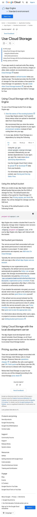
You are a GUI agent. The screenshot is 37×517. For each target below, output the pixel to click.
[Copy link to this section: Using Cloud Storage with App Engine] (11, 102)
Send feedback (9, 33)
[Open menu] (3, 2)
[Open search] (23, 2)
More (30, 143)
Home (3, 23)
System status (6, 447)
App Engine (11, 8)
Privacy (14, 497)
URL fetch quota (10, 364)
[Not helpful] (16, 29)
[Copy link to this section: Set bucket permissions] (25, 240)
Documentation (12, 23)
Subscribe (30, 507)
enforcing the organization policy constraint (18, 278)
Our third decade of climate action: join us (15, 503)
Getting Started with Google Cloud (12, 459)
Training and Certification (9, 468)
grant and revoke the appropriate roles (18, 310)
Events (4, 480)
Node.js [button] (22, 143)
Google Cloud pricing (8, 422)
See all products (7, 419)
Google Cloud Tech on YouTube (11, 489)
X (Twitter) (5, 483)
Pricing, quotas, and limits (21, 197)
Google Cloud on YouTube (10, 486)
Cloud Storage (6, 73)
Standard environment (19, 11)
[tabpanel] (20, 162)
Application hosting (24, 23)
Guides (30, 25)
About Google (6, 497)
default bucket (21, 77)
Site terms (21, 497)
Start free (7, 16)
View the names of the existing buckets (19, 114)
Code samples (6, 462)
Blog (3, 477)
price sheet (16, 376)
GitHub (4, 455)
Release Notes (6, 444)
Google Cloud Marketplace (10, 426)
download (22, 166)
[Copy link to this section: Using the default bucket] (26, 184)
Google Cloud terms (9, 500)
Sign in (32, 2)
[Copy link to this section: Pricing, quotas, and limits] (31, 349)
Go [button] (8, 143)
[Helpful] (13, 29)
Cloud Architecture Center (10, 465)
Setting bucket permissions (14, 319)
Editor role (25, 271)
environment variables (13, 129)
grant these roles (20, 294)
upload (12, 166)
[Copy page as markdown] (10, 43)
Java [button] (14, 143)
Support (4, 441)
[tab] (8, 142)
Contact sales (6, 429)
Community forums (8, 437)
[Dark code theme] (33, 213)
